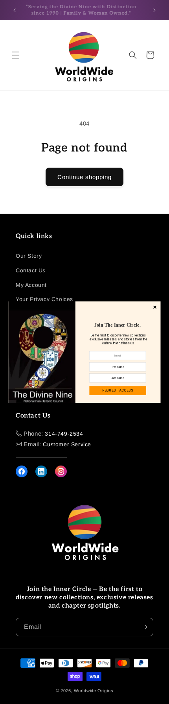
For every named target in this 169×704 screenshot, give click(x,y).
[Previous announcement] (14, 10)
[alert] (85, 352)
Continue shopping (84, 177)
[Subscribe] (144, 627)
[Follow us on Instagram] (61, 471)
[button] (15, 55)
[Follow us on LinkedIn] (41, 471)
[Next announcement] (154, 10)
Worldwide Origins (93, 690)
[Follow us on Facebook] (22, 471)
